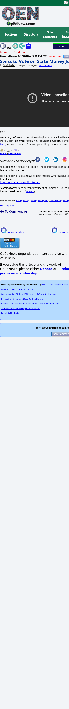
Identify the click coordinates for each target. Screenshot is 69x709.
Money (19, 200)
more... (30, 191)
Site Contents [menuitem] (50, 34)
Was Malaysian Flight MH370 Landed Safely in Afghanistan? (29, 294)
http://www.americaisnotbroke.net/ (20, 182)
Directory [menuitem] (31, 34)
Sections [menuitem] (11, 34)
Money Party (43, 200)
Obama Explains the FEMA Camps (17, 289)
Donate (46, 269)
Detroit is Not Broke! (10, 313)
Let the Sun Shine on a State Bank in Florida (22, 299)
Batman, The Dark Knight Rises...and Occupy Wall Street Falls (30, 303)
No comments (45, 65)
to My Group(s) (8, 205)
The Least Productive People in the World (20, 308)
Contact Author (15, 232)
